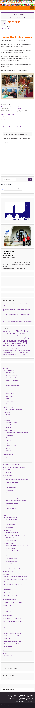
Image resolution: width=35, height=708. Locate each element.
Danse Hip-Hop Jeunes (12, 508)
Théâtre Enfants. (10, 548)
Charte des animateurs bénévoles (13, 633)
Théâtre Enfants (10, 492)
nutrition (14, 126)
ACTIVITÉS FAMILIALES (11, 517)
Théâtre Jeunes (10, 505)
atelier (17, 336)
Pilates (8, 438)
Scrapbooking (9, 404)
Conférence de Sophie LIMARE (11, 464)
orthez (4, 352)
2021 (9, 331)
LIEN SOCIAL (7, 420)
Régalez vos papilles (6, 106)
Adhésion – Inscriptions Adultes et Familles (15, 576)
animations (26, 334)
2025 (9, 333)
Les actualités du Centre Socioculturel (13, 602)
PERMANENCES (8, 454)
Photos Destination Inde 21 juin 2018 (12, 621)
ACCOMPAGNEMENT (10, 370)
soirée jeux (16, 352)
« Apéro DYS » (9, 563)
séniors (20, 26)
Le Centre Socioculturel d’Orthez (13, 636)
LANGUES (7, 412)
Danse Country (10, 440)
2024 (22, 331)
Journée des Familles (11, 519)
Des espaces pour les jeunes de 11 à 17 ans (17, 498)
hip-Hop (27, 348)
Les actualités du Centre (9, 599)
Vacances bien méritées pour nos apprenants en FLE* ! (17, 314)
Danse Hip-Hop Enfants (12, 482)
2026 (14, 334)
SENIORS (5, 653)
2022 (12, 331)
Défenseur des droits (11, 375)
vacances (10, 354)
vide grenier (17, 354)
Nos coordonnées (9, 587)
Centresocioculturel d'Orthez (12, 343)
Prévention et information (13, 511)
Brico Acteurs (9, 556)
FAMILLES (5, 515)
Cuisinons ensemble (11, 422)
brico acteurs (12, 338)
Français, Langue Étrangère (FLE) (11, 568)
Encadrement (9, 396)
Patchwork (9, 398)
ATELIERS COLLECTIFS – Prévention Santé (16, 535)
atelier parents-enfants (25, 336)
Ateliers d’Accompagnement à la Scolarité (17, 479)
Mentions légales (7, 605)
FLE (9, 348)
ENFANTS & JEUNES (8, 475)
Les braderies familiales (12, 522)
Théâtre (5, 354)
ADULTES (5, 368)
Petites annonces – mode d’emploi (12, 618)
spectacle (25, 352)
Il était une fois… (8, 646)
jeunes (7, 350)
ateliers (10, 126)
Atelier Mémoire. (7, 457)
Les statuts (7, 638)
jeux (11, 350)
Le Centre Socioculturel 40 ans (11, 596)
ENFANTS (7, 477)
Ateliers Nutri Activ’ (11, 377)
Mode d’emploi (6, 678)
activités (19, 334)
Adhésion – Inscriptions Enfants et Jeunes (15, 579)
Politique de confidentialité (10, 624)
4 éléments (5, 331)
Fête (24, 348)
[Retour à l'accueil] (17, 3)
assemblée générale (10, 336)
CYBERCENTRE (7, 472)
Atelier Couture (10, 393)
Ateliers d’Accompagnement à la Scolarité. (17, 545)
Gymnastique (9, 435)
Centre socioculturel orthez (16, 344)
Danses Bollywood (11, 487)
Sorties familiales (10, 524)
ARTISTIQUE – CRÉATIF (11, 389)
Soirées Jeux (9, 451)
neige (23, 350)
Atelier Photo (9, 401)
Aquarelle (8, 391)
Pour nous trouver (9, 589)
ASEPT (5, 126)
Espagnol (8, 417)
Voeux (21, 354)
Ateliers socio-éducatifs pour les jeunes (16, 500)
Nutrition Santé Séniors (24, 126)
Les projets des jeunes (12, 503)
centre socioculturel (19, 338)
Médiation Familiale (11, 383)
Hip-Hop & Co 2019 (8, 571)
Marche (8, 448)
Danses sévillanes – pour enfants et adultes (17, 432)
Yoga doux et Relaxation (12, 443)
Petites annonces (7, 615)
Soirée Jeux (9, 427)
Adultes (16, 26)
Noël (26, 350)
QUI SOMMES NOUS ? (9, 631)
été (24, 354)
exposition (5, 348)
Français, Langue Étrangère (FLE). (24, 701)
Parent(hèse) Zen (7, 612)
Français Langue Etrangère (16, 348)
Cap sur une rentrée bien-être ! (11, 318)
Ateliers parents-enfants (9, 461)
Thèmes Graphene (15, 706)
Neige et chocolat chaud (9, 608)
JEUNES (6, 496)
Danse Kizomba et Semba (26, 698)
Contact (6, 582)
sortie (21, 352)
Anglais (8, 414)
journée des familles (17, 350)
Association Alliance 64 (12, 380)
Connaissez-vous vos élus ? (11, 643)
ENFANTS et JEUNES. (10, 543)
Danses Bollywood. (11, 445)
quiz (12, 352)
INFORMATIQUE (9, 407)
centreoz (5, 26)
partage (8, 352)
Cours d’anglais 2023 (18, 14)
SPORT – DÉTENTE (9, 430)
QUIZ (4, 650)
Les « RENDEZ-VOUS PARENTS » (13, 554)
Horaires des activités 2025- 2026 (13, 584)
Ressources (7, 592)
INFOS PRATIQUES (8, 574)
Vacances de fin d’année (16, 17)
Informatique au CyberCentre (14, 409)
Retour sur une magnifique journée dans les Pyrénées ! (17, 321)
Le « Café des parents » (12, 561)
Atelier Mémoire (10, 372)
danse (26, 345)
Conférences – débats (12, 558)
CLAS (23, 346)
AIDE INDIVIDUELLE (9, 530)
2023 (17, 331)
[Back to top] (31, 704)
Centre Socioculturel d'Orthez (17, 339)
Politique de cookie (8, 628)
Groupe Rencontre (11, 424)
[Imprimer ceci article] (32, 30)
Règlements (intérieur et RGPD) (12, 641)
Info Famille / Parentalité (12, 385)
